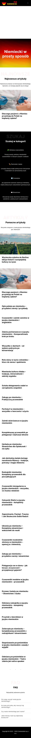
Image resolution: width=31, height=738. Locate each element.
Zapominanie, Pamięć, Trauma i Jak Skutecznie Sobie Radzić (15, 515)
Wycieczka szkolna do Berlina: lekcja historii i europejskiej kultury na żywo (15, 259)
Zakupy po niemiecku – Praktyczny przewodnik (12, 398)
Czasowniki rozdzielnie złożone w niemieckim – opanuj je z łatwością (12, 542)
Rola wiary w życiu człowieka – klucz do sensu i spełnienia (15, 361)
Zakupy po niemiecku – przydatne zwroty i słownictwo (15, 555)
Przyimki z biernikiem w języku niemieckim (12, 618)
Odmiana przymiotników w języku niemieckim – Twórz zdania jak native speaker (14, 659)
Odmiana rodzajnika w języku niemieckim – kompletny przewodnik (15, 605)
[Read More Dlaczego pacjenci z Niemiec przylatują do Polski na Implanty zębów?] (15, 100)
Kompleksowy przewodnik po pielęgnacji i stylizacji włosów (15, 433)
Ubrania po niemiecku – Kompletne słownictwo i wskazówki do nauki (12, 528)
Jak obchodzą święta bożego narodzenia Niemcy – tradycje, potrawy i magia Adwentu (15, 460)
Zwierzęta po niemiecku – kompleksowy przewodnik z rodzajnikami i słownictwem (14, 631)
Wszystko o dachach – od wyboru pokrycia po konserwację (13, 348)
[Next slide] (28, 106)
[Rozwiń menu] (27, 3)
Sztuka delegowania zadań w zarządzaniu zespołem (15, 386)
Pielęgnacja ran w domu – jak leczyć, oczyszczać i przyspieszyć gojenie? (14, 567)
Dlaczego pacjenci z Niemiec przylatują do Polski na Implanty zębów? (14, 116)
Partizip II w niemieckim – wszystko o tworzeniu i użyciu (15, 410)
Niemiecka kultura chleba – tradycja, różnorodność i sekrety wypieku (14, 373)
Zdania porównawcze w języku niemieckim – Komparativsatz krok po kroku (15, 334)
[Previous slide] (2, 106)
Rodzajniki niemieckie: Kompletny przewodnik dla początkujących (14, 474)
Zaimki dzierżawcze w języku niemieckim (15, 422)
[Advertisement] (15, 22)
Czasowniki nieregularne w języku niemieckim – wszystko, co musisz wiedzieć (15, 488)
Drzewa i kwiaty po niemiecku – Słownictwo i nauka (15, 592)
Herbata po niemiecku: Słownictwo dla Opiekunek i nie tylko (14, 446)
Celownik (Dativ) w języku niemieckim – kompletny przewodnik (13, 502)
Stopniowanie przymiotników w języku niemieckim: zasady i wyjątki (15, 645)
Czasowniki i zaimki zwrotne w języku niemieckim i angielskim (15, 320)
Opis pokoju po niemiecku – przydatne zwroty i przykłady (15, 307)
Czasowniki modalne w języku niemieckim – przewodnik (15, 580)
